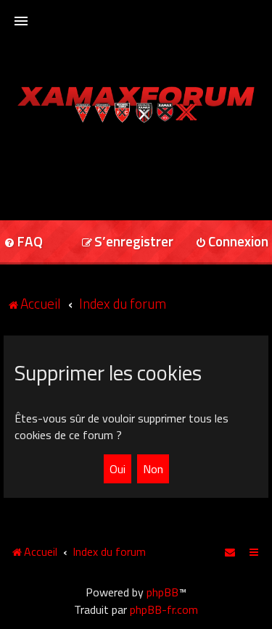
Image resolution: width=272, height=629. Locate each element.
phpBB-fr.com (164, 609)
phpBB (162, 592)
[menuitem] (127, 242)
